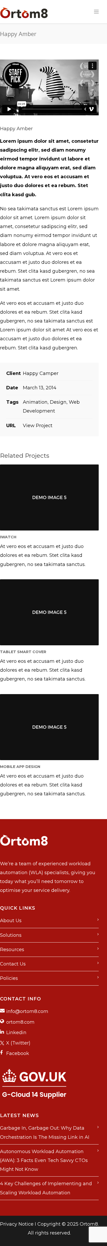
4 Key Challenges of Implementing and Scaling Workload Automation (46, 1188)
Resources (12, 949)
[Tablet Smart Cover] (49, 612)
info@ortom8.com (27, 1011)
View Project (37, 425)
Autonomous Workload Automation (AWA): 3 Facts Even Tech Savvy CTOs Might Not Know (44, 1160)
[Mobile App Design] (49, 727)
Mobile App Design (20, 766)
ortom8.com (20, 1022)
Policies (9, 978)
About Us (11, 920)
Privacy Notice (17, 1224)
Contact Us (13, 964)
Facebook (17, 1053)
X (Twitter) (18, 1043)
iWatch (8, 537)
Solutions (11, 935)
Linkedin (16, 1032)
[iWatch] (49, 497)
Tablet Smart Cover (23, 651)
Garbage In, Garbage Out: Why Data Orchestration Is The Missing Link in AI (44, 1132)
